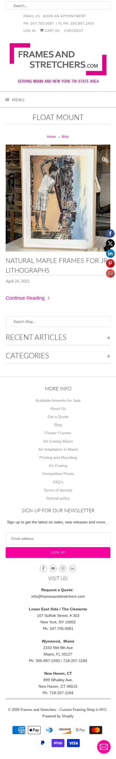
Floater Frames (58, 433)
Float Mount (58, 117)
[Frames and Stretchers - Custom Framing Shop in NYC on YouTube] (53, 568)
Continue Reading (26, 298)
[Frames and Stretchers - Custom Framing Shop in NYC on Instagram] (62, 568)
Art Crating (58, 465)
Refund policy (58, 498)
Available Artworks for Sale (58, 400)
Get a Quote (58, 416)
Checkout (74, 30)
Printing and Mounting (58, 457)
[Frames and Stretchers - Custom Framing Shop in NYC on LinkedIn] (72, 568)
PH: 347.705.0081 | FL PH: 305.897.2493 (58, 23)
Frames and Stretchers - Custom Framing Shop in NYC (64, 710)
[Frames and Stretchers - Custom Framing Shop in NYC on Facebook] (43, 568)
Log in (29, 30)
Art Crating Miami (58, 441)
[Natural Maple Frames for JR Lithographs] (58, 198)
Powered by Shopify (58, 716)
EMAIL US (31, 16)
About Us (58, 408)
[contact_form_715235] (104, 747)
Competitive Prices (58, 474)
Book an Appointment (64, 16)
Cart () (52, 30)
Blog (58, 425)
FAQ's (58, 482)
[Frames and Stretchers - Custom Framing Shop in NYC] (58, 65)
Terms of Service (58, 490)
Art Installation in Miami (58, 449)
